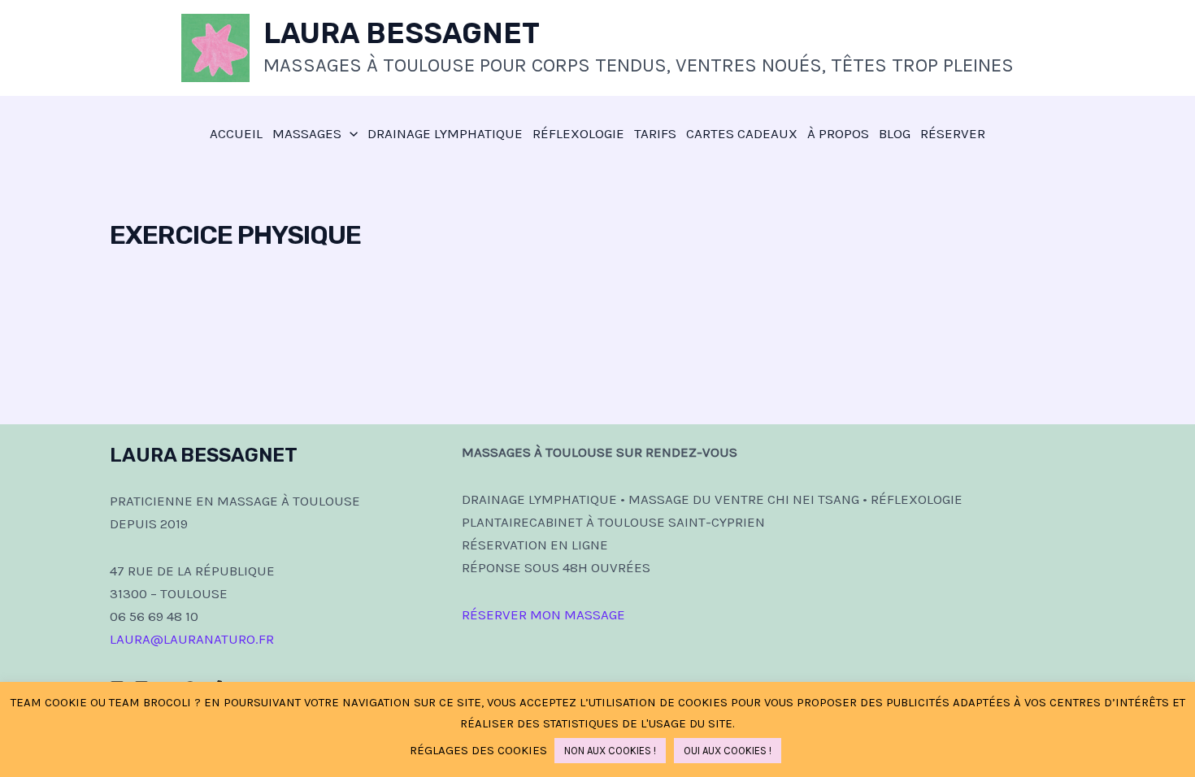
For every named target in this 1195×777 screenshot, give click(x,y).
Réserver (952, 133)
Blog (894, 133)
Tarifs (655, 133)
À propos (838, 133)
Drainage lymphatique (445, 133)
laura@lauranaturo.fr (192, 639)
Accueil (236, 133)
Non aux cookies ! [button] (610, 750)
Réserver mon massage (543, 614)
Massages (306, 133)
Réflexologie (578, 133)
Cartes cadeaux (741, 133)
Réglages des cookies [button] (478, 750)
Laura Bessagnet (401, 33)
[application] (349, 133)
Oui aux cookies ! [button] (727, 750)
